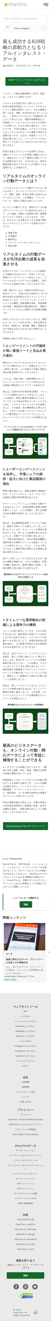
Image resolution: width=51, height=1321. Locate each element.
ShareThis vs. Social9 (25, 1244)
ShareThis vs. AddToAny (25, 1229)
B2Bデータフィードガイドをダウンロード (26, 81)
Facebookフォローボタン (26, 1051)
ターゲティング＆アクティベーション (25, 1155)
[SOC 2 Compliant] (36, 1313)
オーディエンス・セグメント (25, 1173)
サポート (25, 1066)
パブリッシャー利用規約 (25, 1129)
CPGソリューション (25, 1188)
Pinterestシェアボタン (25, 1036)
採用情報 (25, 1087)
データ (36, 65)
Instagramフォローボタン (25, 1046)
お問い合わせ (25, 1101)
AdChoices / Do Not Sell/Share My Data (25, 1119)
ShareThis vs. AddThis (25, 1224)
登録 (26, 904)
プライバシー (25, 1114)
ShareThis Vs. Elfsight (25, 1234)
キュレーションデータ (25, 1178)
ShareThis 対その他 (25, 1219)
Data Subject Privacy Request (25, 1134)
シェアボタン (25, 1016)
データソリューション (25, 1150)
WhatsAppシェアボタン (25, 1031)
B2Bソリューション (25, 1183)
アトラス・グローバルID (25, 1198)
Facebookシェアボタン (26, 1026)
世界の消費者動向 (25, 1203)
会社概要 (25, 1082)
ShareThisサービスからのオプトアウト (25, 1124)
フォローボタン (25, 1041)
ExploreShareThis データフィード (25, 826)
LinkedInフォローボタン (25, 1056)
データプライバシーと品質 (25, 1193)
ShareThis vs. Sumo (25, 1249)
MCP (25, 1011)
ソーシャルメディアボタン (25, 1021)
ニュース (25, 1096)
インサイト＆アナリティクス (25, 1160)
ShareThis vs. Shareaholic (25, 1239)
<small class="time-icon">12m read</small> (23, 966)
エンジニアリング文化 (25, 1092)
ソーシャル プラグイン (25, 1061)
